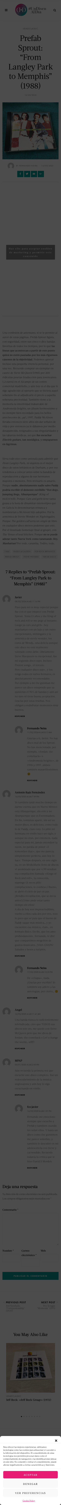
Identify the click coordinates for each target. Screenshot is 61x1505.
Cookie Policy (29, 1500)
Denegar (30, 1483)
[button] (56, 1440)
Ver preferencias (30, 1492)
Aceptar (31, 1474)
